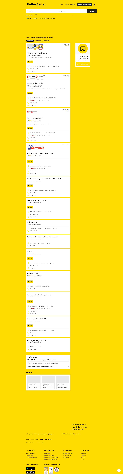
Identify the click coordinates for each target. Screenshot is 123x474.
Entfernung (46, 40)
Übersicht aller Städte (31, 457)
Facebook (83, 455)
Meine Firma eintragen (84, 4)
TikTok (82, 459)
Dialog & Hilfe (30, 450)
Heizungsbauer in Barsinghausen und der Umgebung (39, 434)
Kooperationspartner (68, 453)
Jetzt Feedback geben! (82, 64)
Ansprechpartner (30, 453)
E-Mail (30, 61)
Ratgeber (72, 4)
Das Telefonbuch (67, 455)
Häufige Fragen (29, 455)
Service (67, 4)
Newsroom (47, 453)
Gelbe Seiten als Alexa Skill (50, 459)
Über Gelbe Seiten (49, 450)
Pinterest (83, 457)
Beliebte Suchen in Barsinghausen (70, 434)
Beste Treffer (30, 40)
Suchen (61, 4)
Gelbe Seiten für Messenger (51, 457)
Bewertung (38, 40)
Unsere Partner (67, 450)
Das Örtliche (66, 457)
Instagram (83, 453)
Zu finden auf (85, 450)
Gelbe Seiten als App (49, 455)
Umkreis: (29, 15)
